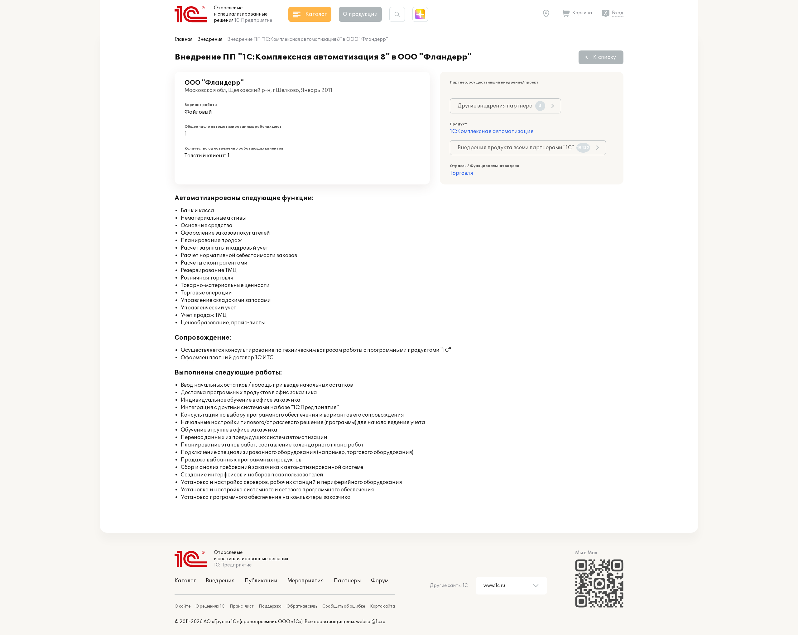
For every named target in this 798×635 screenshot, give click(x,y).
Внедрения (209, 39)
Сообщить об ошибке (343, 606)
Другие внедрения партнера (499, 106)
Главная (183, 39)
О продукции (360, 14)
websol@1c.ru (370, 621)
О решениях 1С (210, 606)
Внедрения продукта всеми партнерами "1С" (523, 148)
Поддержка (270, 606)
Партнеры (347, 581)
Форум (379, 581)
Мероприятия (305, 581)
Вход (617, 13)
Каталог (185, 581)
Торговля (461, 173)
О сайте (182, 606)
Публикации (261, 581)
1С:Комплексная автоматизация (492, 131)
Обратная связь (301, 606)
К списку (604, 57)
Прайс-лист (242, 606)
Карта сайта (382, 606)
